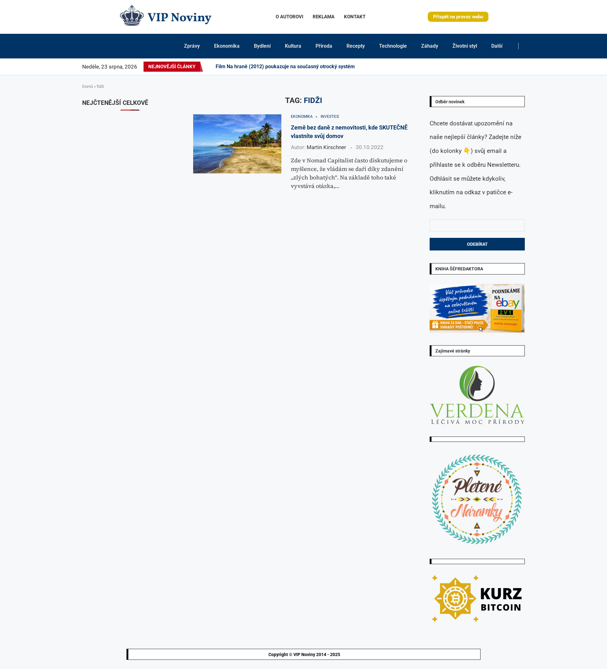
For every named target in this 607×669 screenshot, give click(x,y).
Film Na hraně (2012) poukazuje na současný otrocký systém (285, 66)
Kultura (293, 46)
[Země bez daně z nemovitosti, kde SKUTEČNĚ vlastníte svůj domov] (237, 143)
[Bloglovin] (498, 66)
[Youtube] (490, 66)
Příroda (324, 46)
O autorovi (289, 17)
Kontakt (354, 17)
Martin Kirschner (326, 147)
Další (496, 46)
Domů (87, 86)
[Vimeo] (511, 66)
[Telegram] (520, 66)
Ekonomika (227, 46)
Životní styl (464, 46)
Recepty (355, 46)
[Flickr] (479, 66)
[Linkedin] (475, 66)
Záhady (429, 46)
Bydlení (262, 46)
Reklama (323, 17)
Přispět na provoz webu (458, 17)
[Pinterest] (471, 66)
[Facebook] (459, 66)
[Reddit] (524, 66)
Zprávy (192, 46)
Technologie (393, 46)
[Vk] (494, 66)
